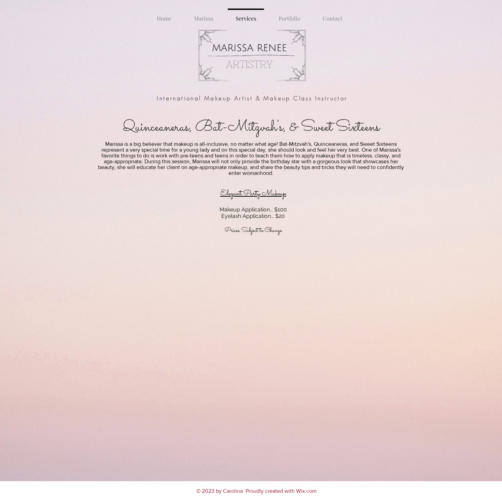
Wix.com (306, 491)
